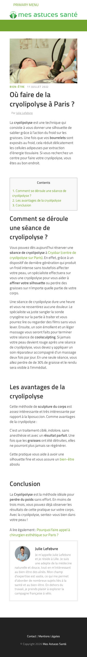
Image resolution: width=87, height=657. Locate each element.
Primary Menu (26, 4)
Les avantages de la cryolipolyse (36, 200)
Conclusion (21, 205)
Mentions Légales (49, 636)
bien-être (67, 459)
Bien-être (17, 87)
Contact (31, 636)
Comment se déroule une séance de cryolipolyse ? (39, 193)
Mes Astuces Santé (54, 644)
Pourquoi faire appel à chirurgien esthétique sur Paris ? (40, 532)
